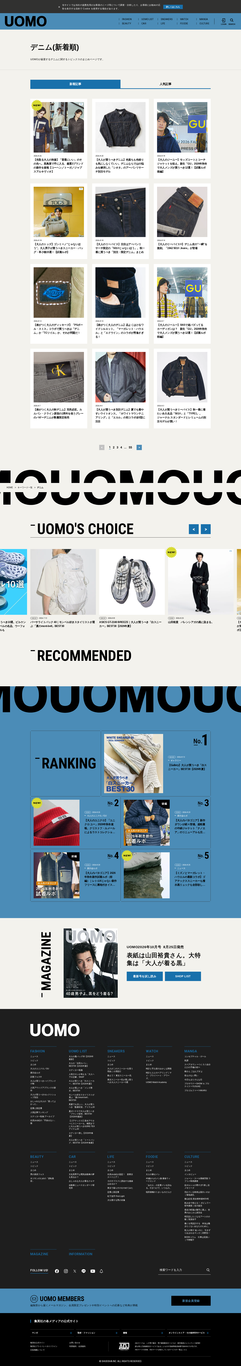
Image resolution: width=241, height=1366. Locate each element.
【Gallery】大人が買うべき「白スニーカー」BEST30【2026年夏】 (187, 767)
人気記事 (165, 84)
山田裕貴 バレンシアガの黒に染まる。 (122, 622)
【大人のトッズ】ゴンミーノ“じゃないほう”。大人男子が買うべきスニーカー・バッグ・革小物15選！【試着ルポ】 (58, 248)
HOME (10, 487)
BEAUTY (126, 23)
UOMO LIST (147, 19)
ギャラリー (175, 760)
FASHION (127, 19)
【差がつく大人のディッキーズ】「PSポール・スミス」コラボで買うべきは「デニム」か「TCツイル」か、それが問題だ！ (58, 329)
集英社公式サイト (37, 1343)
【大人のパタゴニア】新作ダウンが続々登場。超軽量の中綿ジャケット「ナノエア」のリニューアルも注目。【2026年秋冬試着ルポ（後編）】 (190, 826)
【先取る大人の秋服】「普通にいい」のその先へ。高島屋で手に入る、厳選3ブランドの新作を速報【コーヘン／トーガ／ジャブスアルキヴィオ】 (58, 165)
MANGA (204, 19)
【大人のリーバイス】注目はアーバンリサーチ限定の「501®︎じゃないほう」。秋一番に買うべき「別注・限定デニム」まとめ (120, 248)
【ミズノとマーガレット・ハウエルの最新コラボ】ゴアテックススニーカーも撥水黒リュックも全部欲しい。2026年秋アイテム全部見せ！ (190, 879)
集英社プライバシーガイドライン (43, 1346)
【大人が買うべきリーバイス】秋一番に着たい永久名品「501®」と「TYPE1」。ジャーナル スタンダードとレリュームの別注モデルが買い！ (181, 415)
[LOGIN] (223, 20)
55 (130, 447)
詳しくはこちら (173, 7)
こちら (184, 1350)
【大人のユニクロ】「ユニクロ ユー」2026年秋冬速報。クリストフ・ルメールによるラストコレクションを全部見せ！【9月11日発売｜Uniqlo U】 (100, 826)
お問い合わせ (74, 1343)
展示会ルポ (182, 816)
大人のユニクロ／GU (96, 816)
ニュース (181, 868)
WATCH (184, 19)
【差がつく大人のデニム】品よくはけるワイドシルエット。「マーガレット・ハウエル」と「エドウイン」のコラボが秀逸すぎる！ (119, 331)
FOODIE (184, 23)
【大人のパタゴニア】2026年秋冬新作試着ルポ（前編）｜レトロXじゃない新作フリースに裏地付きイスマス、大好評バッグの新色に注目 (100, 879)
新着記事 (75, 84)
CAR (143, 23)
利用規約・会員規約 (77, 1346)
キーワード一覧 (25, 487)
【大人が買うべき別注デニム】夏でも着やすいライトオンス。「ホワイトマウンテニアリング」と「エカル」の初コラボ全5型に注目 (120, 415)
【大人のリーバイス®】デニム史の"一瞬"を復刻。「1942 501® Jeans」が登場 (182, 246)
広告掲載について (37, 1350)
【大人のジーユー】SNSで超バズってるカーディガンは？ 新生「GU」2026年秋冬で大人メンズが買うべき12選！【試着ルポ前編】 (182, 331)
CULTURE (204, 23)
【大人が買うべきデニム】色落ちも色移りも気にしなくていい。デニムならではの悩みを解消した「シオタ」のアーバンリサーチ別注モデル (119, 165)
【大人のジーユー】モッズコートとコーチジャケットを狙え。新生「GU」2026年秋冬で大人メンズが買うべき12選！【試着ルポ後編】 (182, 165)
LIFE (163, 23)
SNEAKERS (167, 19)
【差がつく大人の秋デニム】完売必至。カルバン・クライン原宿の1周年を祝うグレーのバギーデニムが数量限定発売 (58, 413)
